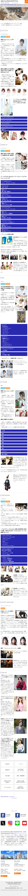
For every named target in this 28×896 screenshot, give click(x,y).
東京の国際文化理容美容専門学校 (7, 4)
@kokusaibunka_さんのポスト (8, 796)
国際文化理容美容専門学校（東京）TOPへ (14, 888)
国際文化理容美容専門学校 (16, 831)
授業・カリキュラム (17, 4)
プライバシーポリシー (14, 886)
